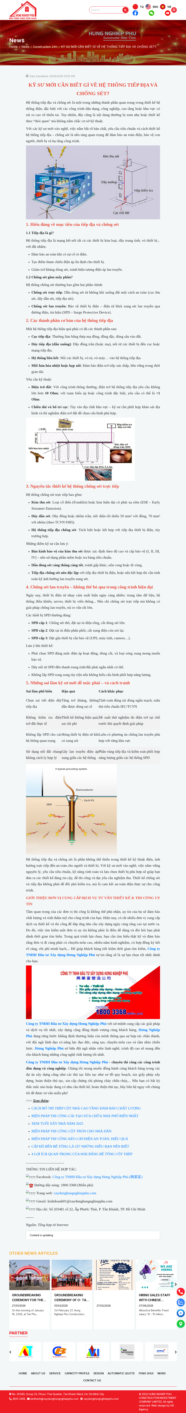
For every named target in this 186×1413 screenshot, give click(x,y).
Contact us (92, 1380)
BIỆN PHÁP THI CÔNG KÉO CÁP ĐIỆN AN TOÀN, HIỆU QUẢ (79, 1139)
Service (55, 1373)
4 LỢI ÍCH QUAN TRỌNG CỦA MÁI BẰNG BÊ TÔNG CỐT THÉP (81, 1154)
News (161, 1373)
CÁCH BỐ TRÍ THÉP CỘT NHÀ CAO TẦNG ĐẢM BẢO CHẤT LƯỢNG (86, 1108)
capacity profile (77, 1373)
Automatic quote (121, 1373)
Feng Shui (146, 1373)
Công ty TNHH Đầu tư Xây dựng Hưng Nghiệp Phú (66, 1024)
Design (99, 1373)
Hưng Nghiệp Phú (49, 1048)
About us (38, 1373)
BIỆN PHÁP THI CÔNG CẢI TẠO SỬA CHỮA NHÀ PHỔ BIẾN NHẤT (84, 1116)
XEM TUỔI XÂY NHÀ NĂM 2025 (57, 1123)
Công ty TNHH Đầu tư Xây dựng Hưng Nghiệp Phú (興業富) (97, 1177)
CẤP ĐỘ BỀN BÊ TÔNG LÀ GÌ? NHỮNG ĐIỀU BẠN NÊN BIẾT (80, 1146)
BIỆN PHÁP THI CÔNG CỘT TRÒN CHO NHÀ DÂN (71, 1131)
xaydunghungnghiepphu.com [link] (75, 1193)
